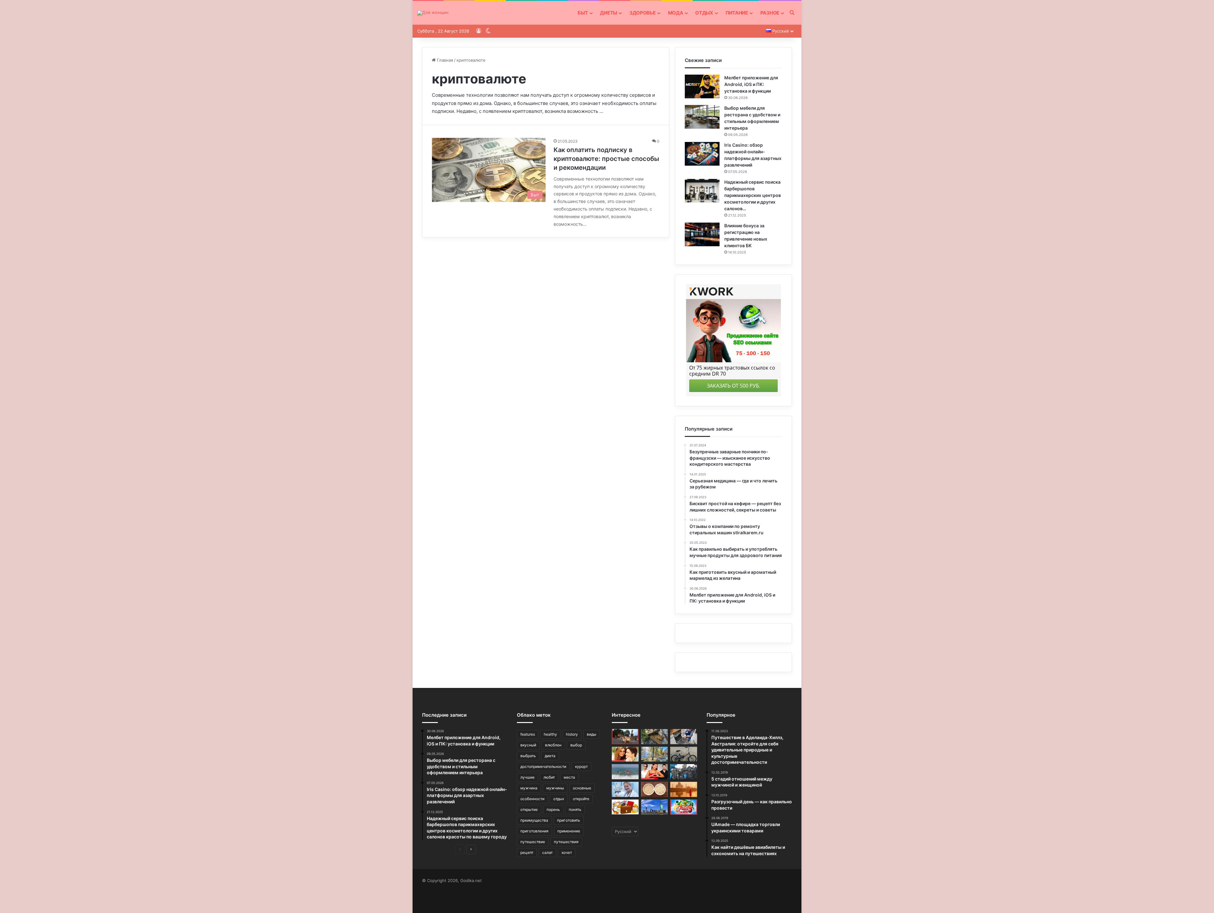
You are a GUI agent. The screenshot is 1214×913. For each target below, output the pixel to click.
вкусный (528, 745)
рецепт (526, 852)
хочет (566, 852)
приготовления (534, 831)
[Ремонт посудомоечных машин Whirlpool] (683, 736)
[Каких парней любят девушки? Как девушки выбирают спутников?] (654, 771)
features (527, 734)
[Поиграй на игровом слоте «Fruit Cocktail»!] (683, 807)
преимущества (534, 820)
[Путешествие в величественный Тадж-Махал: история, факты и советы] (683, 789)
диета (550, 755)
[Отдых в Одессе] (625, 736)
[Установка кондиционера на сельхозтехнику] (683, 771)
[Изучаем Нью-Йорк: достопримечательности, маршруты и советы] (654, 807)
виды (591, 734)
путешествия (566, 841)
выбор (576, 745)
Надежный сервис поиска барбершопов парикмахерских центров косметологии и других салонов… (752, 195)
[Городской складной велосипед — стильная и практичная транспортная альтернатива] (683, 754)
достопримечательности (543, 766)
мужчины (555, 788)
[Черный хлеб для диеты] (654, 736)
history (572, 734)
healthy (550, 734)
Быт (583, 13)
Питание (737, 13)
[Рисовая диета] (654, 789)
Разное (769, 13)
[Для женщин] (433, 12)
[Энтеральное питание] (625, 789)
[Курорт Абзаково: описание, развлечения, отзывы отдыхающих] (654, 754)
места (569, 777)
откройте (581, 798)
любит (549, 777)
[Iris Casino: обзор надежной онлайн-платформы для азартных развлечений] (702, 154)
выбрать (528, 755)
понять (575, 809)
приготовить (568, 820)
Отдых (704, 13)
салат (547, 852)
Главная (444, 60)
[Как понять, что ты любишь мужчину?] (625, 754)
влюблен (553, 745)
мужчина (528, 788)
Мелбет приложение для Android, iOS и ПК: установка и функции (751, 84)
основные (582, 788)
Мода (675, 13)
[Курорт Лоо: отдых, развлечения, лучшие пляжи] (625, 771)
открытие (529, 809)
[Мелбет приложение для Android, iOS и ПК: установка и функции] (702, 86)
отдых (558, 798)
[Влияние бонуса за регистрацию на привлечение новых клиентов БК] (702, 234)
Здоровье (642, 13)
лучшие (527, 777)
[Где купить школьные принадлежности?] (625, 807)
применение (568, 831)
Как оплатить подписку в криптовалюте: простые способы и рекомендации (606, 158)
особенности (532, 798)
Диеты (608, 13)
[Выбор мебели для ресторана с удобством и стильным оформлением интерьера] (702, 117)
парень (553, 809)
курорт (581, 766)
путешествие (532, 841)
